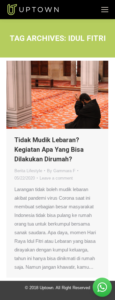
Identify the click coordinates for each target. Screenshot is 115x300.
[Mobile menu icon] (105, 9)
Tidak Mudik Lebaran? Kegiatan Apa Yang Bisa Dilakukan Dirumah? (49, 149)
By (61, 170)
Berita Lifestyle (28, 170)
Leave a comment (56, 178)
